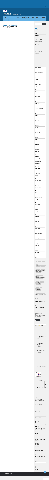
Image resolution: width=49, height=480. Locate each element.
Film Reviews (37, 156)
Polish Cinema (37, 221)
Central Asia (37, 103)
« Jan (36, 390)
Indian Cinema (37, 185)
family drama (37, 270)
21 (40, 387)
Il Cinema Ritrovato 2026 (38, 411)
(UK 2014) (37, 406)
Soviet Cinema (37, 235)
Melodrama (28, 17)
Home (36, 178)
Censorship (36, 101)
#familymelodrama (40, 341)
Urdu (36, 257)
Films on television (37, 166)
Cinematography (37, 106)
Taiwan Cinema (37, 245)
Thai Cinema (37, 250)
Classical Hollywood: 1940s (39, 110)
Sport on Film (37, 238)
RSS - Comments (37, 469)
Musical (32, 17)
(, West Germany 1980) (40, 424)
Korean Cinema (37, 195)
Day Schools (37, 118)
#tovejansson (39, 334)
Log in (36, 329)
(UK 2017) (38, 426)
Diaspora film (37, 120)
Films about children (38, 161)
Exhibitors (36, 134)
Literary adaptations (38, 199)
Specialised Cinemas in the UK (39, 49)
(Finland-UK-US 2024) (41, 337)
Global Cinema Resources (38, 39)
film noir (40, 271)
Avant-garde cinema (38, 84)
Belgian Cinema (37, 86)
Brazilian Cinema (37, 96)
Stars (36, 240)
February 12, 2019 (5, 27)
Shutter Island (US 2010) (38, 299)
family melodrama (42, 270)
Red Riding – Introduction (38, 305)
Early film (36, 127)
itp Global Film (7, 13)
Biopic (10, 17)
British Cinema (37, 98)
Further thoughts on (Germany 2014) (39, 431)
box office (36, 94)
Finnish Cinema (37, 168)
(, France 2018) (10, 26)
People (36, 219)
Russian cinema (37, 228)
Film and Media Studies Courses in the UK (40, 33)
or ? (38, 417)
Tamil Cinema (37, 247)
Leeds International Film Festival (40, 277)
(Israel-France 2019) (39, 435)
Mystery (36, 207)
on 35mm (38, 413)
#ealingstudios (39, 348)
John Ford (37, 276)
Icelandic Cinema (37, 183)
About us (36, 29)
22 (42, 387)
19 (37, 387)
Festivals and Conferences (7, 25)
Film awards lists (37, 142)
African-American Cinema (39, 72)
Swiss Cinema (37, 243)
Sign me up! (37, 319)
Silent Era (36, 231)
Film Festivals (37, 35)
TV (35, 255)
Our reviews (37, 46)
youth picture (41, 294)
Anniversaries (37, 77)
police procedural (40, 282)
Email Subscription (38, 313)
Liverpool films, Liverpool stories (39, 44)
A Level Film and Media (38, 67)
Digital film (36, 122)
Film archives (37, 139)
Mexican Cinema (37, 204)
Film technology (37, 158)
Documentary (19, 17)
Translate (41, 325)
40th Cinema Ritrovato (38, 409)
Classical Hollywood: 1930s (39, 108)
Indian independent (38, 187)
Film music (36, 154)
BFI (35, 89)
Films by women (37, 163)
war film (37, 294)
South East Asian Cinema (38, 233)
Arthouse (43, 261)
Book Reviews (37, 93)
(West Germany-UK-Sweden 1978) (40, 457)
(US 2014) (39, 404)
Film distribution (37, 146)
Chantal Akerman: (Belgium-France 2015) (40, 429)
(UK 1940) (41, 350)
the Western (6, 19)
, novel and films (40, 415)
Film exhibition (37, 149)
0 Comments (10, 27)
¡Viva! (45, 294)
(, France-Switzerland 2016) (40, 400)
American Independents (38, 74)
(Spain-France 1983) (39, 452)
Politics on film (37, 223)
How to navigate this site (38, 41)
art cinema (39, 261)
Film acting (36, 137)
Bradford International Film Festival (40, 265)
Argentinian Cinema (38, 81)
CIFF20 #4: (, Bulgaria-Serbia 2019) (40, 444)
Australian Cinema (37, 82)
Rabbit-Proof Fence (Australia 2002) (40, 301)
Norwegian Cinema (38, 211)
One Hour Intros (37, 214)
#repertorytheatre (39, 355)
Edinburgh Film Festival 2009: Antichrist (39, 303)
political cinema (38, 283)
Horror (23, 17)
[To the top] (45, 472)
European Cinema (37, 132)
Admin (36, 59)
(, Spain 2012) (40, 397)
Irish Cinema (37, 190)
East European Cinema (38, 130)
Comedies (13, 17)
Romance (37, 17)
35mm (36, 261)
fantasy (37, 271)
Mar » (38, 390)
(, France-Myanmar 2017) (40, 440)
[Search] (45, 7)
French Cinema (14, 25)
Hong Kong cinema (38, 180)
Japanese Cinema (37, 194)
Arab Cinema (37, 79)
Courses (36, 115)
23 (43, 387)
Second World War (38, 289)
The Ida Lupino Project (38, 51)
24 (45, 387)
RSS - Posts (36, 467)
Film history (37, 151)
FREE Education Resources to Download (39, 37)
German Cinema (37, 171)
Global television (37, 173)
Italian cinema (37, 192)
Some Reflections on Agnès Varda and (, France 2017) (40, 421)
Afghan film (37, 69)
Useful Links (37, 53)
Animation (5, 17)
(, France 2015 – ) (40, 402)
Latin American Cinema (38, 197)
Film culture (37, 144)
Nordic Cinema (37, 209)
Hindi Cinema (37, 175)
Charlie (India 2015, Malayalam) (39, 307)
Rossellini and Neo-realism (39, 48)
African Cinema (37, 70)
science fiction (42, 17)
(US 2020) (38, 437)
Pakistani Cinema (37, 216)
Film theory (37, 159)
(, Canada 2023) (40, 362)
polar (36, 282)
